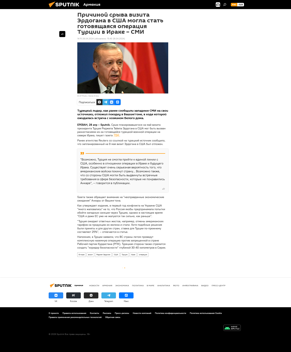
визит (90, 254)
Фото (176, 285)
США (116, 254)
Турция (124, 254)
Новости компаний (142, 313)
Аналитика (163, 285)
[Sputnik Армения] (65, 8)
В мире (81, 254)
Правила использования (74, 313)
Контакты (94, 313)
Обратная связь (112, 317)
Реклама (107, 313)
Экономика (122, 285)
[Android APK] (232, 328)
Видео (205, 285)
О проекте (54, 313)
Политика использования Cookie (206, 313)
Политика (138, 285)
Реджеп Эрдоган (103, 254)
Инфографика (190, 285)
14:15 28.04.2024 (85, 38)
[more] (164, 189)
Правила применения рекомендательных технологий (75, 317)
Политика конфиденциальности (170, 313)
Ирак (133, 254)
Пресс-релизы (122, 313)
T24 (116, 135)
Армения (107, 285)
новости (94, 285)
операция (143, 254)
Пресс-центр (218, 285)
